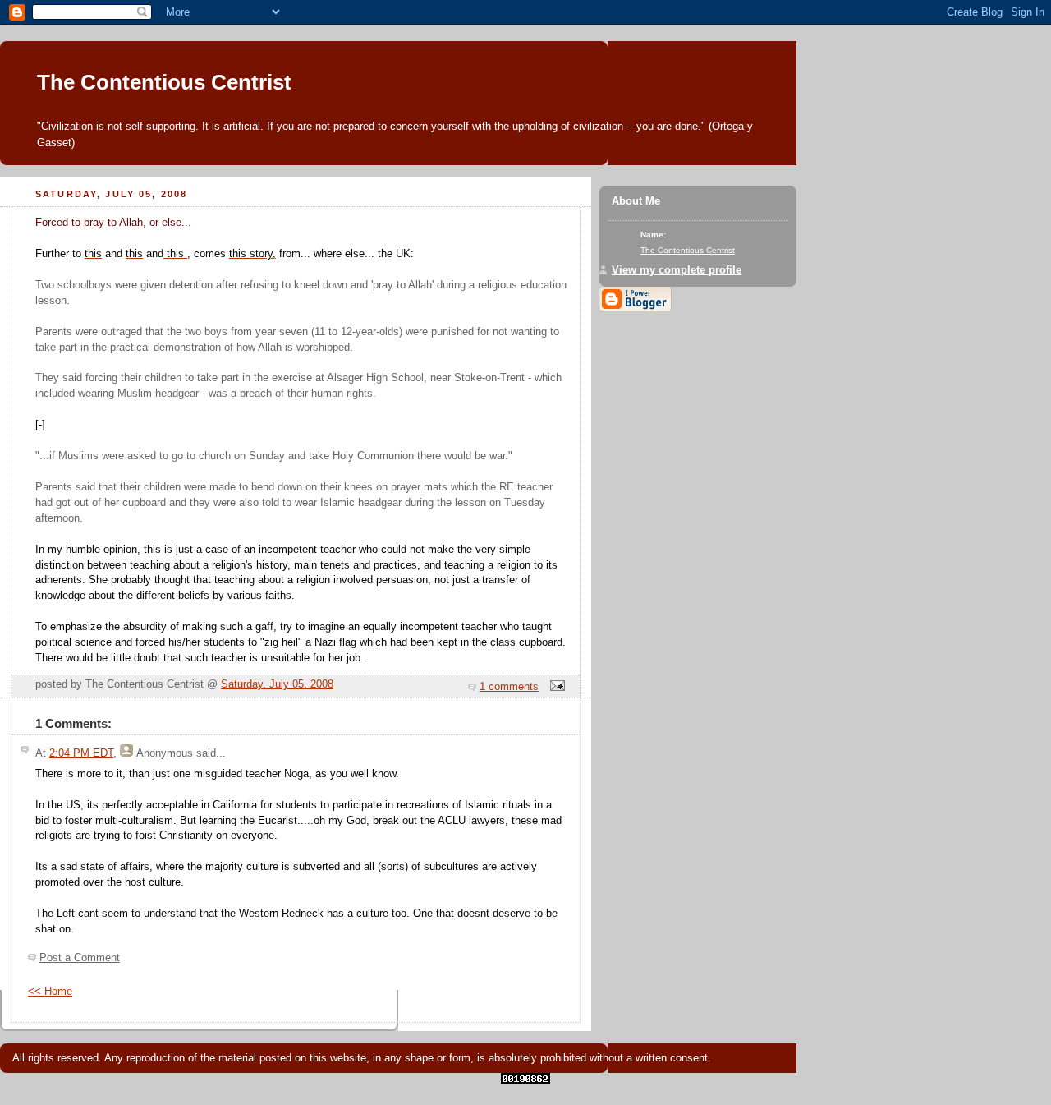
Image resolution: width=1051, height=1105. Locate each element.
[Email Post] (555, 687)
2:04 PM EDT (81, 753)
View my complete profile (676, 270)
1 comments (509, 687)
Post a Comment (79, 958)
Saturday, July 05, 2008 (277, 684)
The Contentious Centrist (164, 82)
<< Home (50, 991)
